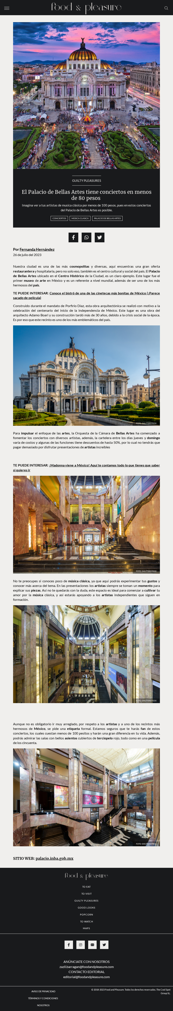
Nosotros (43, 1005)
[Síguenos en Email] (92, 945)
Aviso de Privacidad (43, 991)
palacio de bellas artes (107, 218)
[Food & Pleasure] (86, 7)
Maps (86, 928)
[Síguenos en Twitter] (104, 945)
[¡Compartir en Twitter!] (99, 237)
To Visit (86, 893)
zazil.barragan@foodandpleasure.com (86, 967)
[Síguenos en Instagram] (80, 945)
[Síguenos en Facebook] (69, 945)
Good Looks (86, 907)
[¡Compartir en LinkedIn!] (86, 237)
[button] (6, 7)
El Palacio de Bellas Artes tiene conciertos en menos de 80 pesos (86, 195)
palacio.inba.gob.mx (54, 858)
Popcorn (86, 914)
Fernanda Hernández (37, 249)
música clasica (80, 218)
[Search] (166, 7)
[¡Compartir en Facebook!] (73, 237)
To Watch (86, 921)
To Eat (86, 886)
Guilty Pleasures (86, 180)
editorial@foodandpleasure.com (86, 977)
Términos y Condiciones (43, 998)
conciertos (59, 218)
